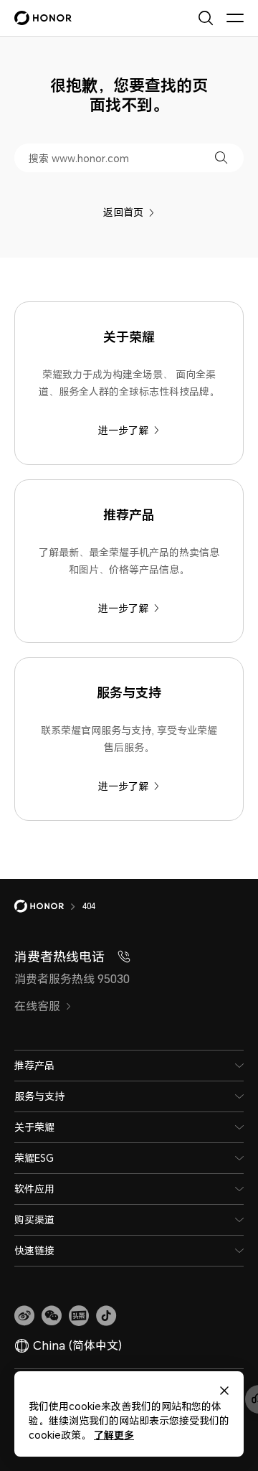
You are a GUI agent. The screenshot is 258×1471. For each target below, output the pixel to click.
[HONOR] (48, 906)
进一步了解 (123, 430)
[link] (24, 1316)
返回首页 (123, 212)
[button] (221, 157)
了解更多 (114, 1435)
